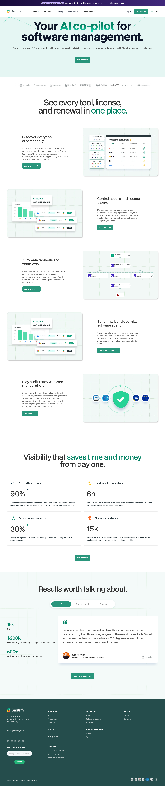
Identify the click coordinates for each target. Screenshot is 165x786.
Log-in (128, 11)
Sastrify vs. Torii (55, 754)
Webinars (90, 722)
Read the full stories (83, 676)
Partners (89, 737)
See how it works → (108, 350)
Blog (88, 715)
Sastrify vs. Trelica (56, 758)
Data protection (32, 780)
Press (88, 733)
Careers (127, 719)
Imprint (22, 780)
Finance (51, 722)
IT (48, 715)
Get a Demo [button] (82, 557)
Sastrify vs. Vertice (56, 750)
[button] (35, 11)
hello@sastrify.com (15, 730)
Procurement (53, 719)
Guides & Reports (93, 719)
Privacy (15, 780)
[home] (14, 11)
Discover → (105, 227)
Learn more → (31, 166)
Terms (9, 780)
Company (128, 715)
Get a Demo (141, 11)
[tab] (61, 604)
